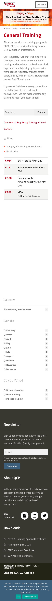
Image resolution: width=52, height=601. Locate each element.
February (10, 330)
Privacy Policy (23, 565)
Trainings (15, 28)
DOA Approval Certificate (20, 555)
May (8, 343)
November (11, 365)
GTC (35, 565)
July (8, 351)
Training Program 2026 (19, 544)
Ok (18, 596)
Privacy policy (30, 596)
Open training (13, 394)
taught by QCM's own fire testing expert (29, 19)
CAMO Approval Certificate (21, 550)
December (11, 369)
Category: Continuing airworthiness (24, 146)
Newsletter (9, 567)
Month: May (12, 151)
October (10, 360)
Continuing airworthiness (18, 309)
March (9, 334)
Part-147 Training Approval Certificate (27, 539)
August (9, 356)
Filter (9, 138)
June (8, 347)
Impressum (9, 565)
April (8, 339)
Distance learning (15, 390)
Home (8, 28)
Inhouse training (14, 398)
